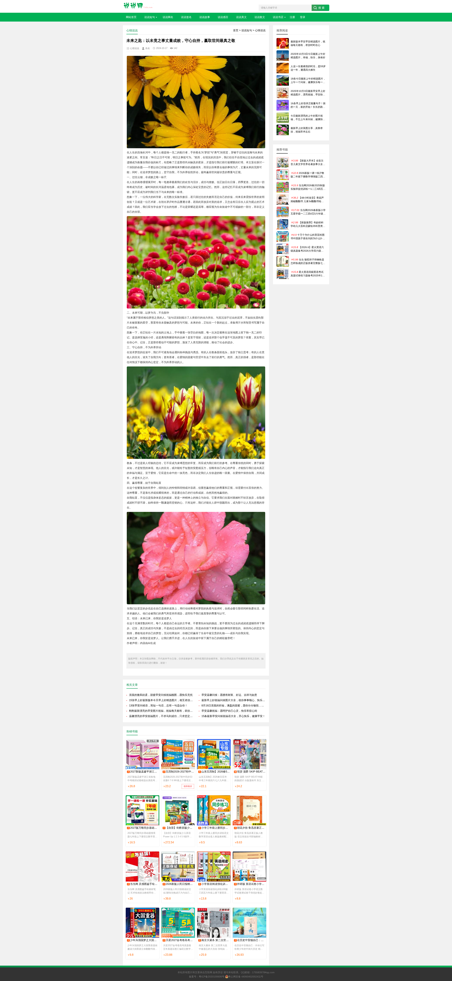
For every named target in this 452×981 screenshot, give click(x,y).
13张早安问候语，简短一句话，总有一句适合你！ (158, 705)
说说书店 (278, 17)
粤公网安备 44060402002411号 (245, 976)
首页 (235, 30)
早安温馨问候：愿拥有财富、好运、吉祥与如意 (229, 694)
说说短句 (149, 17)
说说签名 (186, 17)
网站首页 (131, 17)
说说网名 (168, 17)
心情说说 (260, 30)
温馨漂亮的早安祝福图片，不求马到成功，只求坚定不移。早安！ (161, 716)
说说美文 (241, 17)
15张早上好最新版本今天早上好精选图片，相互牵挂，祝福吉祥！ (161, 700)
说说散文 (259, 17)
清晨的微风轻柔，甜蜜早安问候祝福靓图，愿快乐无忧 (161, 694)
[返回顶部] (444, 879)
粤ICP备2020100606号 (211, 976)
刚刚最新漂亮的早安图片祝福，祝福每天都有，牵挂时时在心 (161, 710)
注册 (292, 17)
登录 (302, 17)
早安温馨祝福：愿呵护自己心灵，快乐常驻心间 (229, 710)
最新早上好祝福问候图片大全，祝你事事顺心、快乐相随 (233, 700)
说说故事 (204, 17)
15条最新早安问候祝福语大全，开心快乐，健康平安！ (233, 716)
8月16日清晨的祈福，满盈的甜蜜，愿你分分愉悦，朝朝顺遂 (233, 705)
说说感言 (223, 17)
